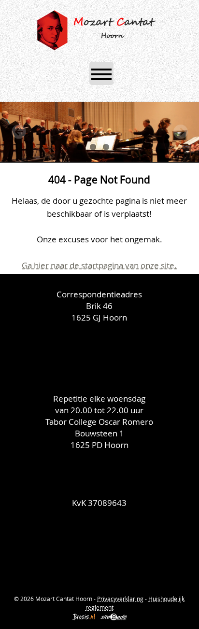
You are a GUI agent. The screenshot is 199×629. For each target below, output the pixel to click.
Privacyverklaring (120, 598)
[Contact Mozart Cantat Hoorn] (99, 548)
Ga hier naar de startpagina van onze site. (99, 265)
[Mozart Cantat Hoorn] (97, 28)
